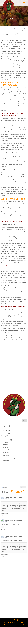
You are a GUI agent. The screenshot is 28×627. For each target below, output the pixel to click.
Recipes (3, 442)
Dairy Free (5, 428)
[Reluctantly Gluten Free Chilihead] (5, 490)
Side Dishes (6, 460)
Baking (4, 447)
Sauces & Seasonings (8, 458)
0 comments (13, 16)
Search (24, 420)
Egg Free (5, 430)
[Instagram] (18, 620)
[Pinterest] (15, 620)
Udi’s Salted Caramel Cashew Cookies (12, 221)
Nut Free (5, 433)
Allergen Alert (5, 426)
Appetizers (5, 444)
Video (5, 527)
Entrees (5, 455)
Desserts (5, 452)
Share (3, 515)
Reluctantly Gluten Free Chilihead (13, 497)
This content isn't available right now (13, 503)
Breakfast (5, 450)
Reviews (5, 16)
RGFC (4, 18)
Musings (3, 436)
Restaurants (7, 440)
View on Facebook (4, 513)
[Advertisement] (7, 367)
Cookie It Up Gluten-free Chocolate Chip (13, 306)
